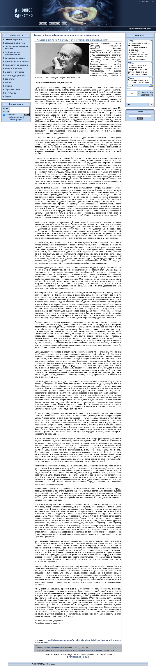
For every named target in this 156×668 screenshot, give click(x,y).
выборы (68, 650)
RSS (149, 28)
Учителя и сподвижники (87, 35)
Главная (43, 23)
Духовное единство (63, 35)
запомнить (10, 114)
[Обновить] (150, 85)
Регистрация (54, 23)
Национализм (79, 650)
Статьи (47, 35)
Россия (99, 650)
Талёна (75, 648)
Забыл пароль (15, 117)
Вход (64, 23)
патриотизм (90, 650)
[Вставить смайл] (152, 85)
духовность (59, 650)
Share (37, 646)
